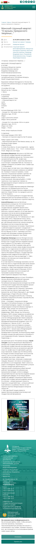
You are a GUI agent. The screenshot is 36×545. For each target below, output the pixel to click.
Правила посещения (10, 470)
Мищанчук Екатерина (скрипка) (23, 49)
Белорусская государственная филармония (10, 7)
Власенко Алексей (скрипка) (23, 51)
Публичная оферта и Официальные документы (10, 458)
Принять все (18, 541)
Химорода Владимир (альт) (22, 53)
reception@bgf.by (8, 484)
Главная (3, 22)
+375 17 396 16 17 (8, 489)
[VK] (29, 2)
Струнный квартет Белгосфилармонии (19, 47)
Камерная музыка (18, 44)
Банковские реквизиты (11, 472)
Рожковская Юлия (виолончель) (22, 55)
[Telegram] (21, 2)
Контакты (6, 474)
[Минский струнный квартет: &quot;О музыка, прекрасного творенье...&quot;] (18, 415)
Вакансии (6, 476)
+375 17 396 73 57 (8, 498)
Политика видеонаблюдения (10, 467)
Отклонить (18, 537)
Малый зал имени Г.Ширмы (22, 42)
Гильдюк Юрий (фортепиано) (22, 57)
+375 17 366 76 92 (8, 496)
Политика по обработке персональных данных (11, 463)
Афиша (9, 22)
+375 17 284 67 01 (8, 490)
